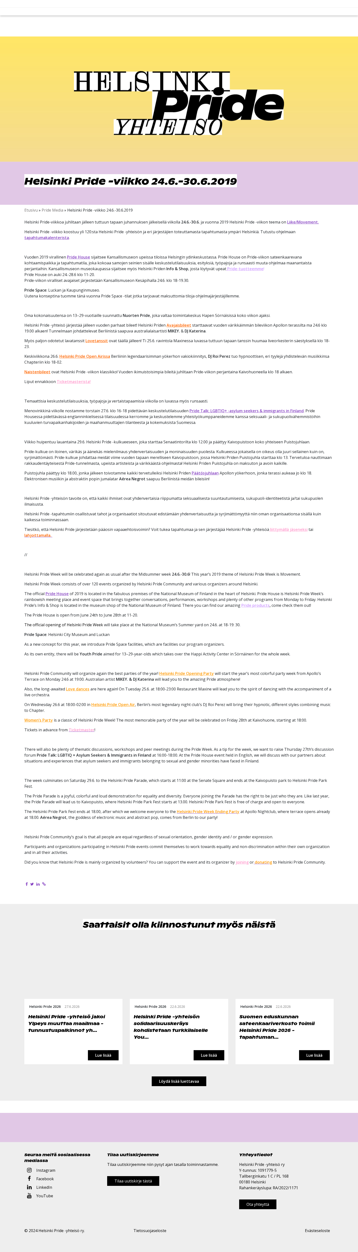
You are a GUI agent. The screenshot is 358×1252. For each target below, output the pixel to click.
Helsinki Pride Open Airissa (84, 356)
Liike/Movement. (303, 222)
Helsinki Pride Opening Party (186, 673)
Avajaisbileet (179, 325)
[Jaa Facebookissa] (27, 884)
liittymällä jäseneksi (288, 529)
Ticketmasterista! (74, 381)
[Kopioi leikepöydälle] (44, 884)
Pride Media (52, 210)
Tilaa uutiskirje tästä (133, 1181)
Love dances (77, 689)
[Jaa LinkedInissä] (38, 884)
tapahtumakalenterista (46, 237)
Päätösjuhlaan (205, 473)
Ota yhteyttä (257, 1204)
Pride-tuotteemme (245, 268)
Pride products (255, 605)
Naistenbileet (37, 372)
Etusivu (31, 210)
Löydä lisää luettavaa (179, 1081)
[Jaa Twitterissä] (32, 884)
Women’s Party (38, 720)
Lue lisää (103, 1055)
